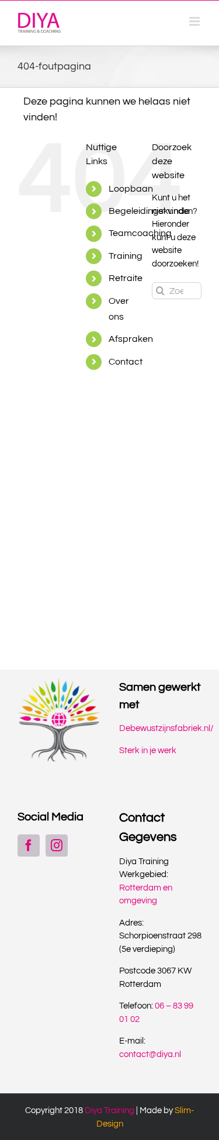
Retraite (125, 278)
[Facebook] (29, 845)
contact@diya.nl (150, 1054)
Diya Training (109, 1110)
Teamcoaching (140, 233)
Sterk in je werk (147, 750)
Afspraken (131, 339)
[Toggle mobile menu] (195, 21)
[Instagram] (57, 845)
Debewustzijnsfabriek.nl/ (166, 728)
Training (125, 256)
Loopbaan (131, 188)
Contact (125, 361)
